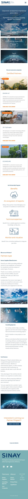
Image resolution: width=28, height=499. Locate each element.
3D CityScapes (7, 127)
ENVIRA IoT (6, 93)
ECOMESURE (7, 161)
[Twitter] (7, 466)
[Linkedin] (3, 466)
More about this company (9, 106)
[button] (25, 2)
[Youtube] (11, 466)
